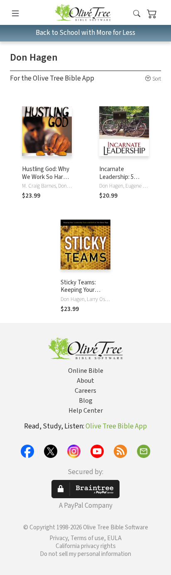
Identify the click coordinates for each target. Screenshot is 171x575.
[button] (136, 14)
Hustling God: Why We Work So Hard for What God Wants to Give (45, 181)
